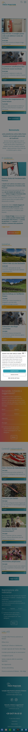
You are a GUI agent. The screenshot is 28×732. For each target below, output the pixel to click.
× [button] (24, 353)
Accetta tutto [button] (14, 371)
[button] (14, 378)
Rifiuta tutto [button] (14, 374)
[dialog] (14, 366)
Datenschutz (8, 367)
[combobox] (23, 353)
